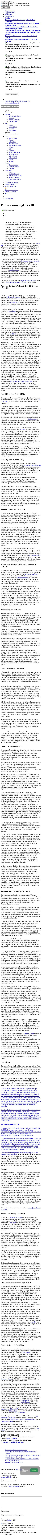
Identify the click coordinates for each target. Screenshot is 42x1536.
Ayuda (3, 1531)
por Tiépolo (13, 334)
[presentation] (23, 217)
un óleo (34, 1322)
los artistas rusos (14, 270)
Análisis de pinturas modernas (14, 1462)
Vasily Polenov (25, 1402)
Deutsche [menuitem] (24, 101)
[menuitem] (29, 101)
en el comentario (14, 1486)
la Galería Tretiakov (7, 1421)
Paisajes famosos (20, 1412)
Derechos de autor (6, 1534)
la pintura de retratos (22, 577)
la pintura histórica (35, 555)
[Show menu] (13, 2)
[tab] (5, 215)
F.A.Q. (7, 1531)
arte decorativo (14, 302)
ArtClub (11, 133)
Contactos (20, 1531)
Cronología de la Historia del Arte (12, 1442)
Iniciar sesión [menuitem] (9, 103)
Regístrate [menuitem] (16, 103)
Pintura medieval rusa (28, 280)
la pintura (9, 297)
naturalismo (12, 1223)
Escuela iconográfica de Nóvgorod (16, 282)
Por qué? (19, 1469)
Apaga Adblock (6, 1477)
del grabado (13, 1154)
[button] (10, 11)
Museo (9, 111)
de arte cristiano (11, 311)
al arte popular (32, 419)
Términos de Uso (17, 1532)
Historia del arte (11, 1438)
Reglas (9, 1532)
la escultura (16, 297)
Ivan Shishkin (25, 1400)
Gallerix (9, 1520)
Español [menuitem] (13, 101)
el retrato (36, 261)
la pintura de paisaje (16, 1217)
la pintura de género (31, 574)
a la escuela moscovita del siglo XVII (21, 381)
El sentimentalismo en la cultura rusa (16, 1450)
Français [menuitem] (18, 101)
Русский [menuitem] (7, 101)
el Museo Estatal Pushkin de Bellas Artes (22, 1419)
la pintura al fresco (27, 261)
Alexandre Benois (6, 1379)
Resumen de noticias (11, 94)
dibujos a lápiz (29, 1034)
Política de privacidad (29, 1532)
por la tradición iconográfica (32, 465)
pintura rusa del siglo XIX (10, 1409)
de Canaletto (27, 1352)
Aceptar (34, 1470)
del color (22, 429)
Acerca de (13, 1531)
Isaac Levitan (13, 1411)
